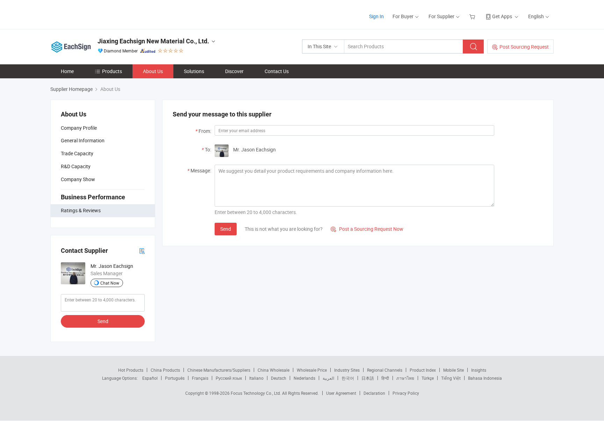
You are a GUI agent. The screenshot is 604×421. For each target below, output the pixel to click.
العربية (328, 378)
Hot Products (130, 370)
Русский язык (229, 378)
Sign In (376, 16)
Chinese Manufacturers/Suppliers (218, 370)
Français (200, 378)
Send (103, 321)
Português (175, 378)
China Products (165, 370)
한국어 (347, 378)
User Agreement (341, 393)
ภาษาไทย (405, 378)
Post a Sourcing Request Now (367, 229)
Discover (234, 71)
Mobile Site (453, 370)
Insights (478, 370)
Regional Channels (384, 370)
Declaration (374, 393)
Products (112, 71)
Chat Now (109, 283)
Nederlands (304, 378)
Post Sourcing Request (524, 46)
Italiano (256, 378)
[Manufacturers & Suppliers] (95, 14)
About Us (153, 71)
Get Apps (502, 16)
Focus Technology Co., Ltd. (256, 393)
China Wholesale (273, 370)
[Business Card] (142, 250)
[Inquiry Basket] (473, 16)
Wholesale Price (312, 370)
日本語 (367, 378)
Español (150, 378)
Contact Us (277, 71)
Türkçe (428, 378)
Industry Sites (347, 370)
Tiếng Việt (451, 378)
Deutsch (278, 378)
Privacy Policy (406, 393)
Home (67, 71)
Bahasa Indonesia (485, 378)
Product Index (423, 370)
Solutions (194, 71)
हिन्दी (385, 378)
